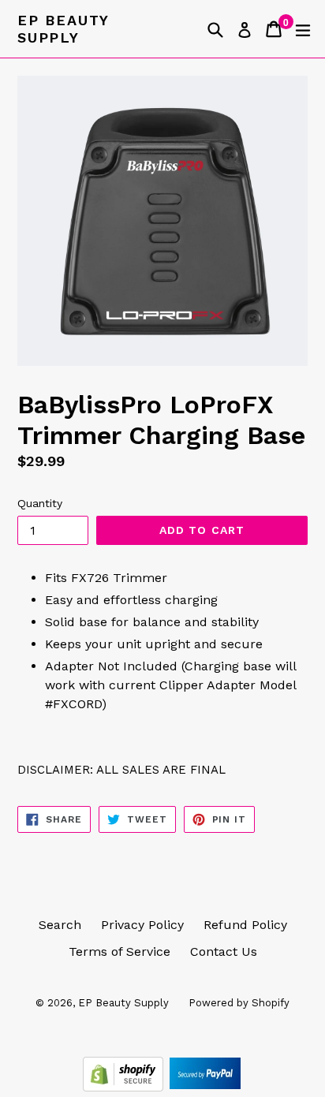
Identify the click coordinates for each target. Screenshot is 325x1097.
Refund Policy (245, 924)
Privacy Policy (142, 924)
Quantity (39, 503)
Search (60, 924)
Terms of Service (119, 951)
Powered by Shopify (239, 1003)
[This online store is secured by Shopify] (125, 1087)
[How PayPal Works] (205, 1087)
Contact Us (223, 951)
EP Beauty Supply (63, 29)
